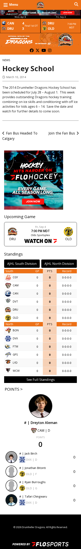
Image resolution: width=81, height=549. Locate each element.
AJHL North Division (59, 263)
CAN (15, 293)
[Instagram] (49, 51)
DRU (15, 309)
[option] (20, 24)
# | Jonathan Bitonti (32, 468)
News (6, 60)
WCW (16, 370)
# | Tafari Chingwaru (33, 496)
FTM (15, 346)
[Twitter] (37, 51)
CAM (15, 285)
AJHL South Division (22, 263)
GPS (15, 354)
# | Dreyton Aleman (40, 422)
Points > (14, 389)
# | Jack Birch (28, 453)
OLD (15, 317)
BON (16, 330)
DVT (15, 301)
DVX (15, 338)
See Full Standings (41, 379)
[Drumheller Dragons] (40, 5)
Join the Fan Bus (62, 133)
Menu (13, 4)
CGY (15, 277)
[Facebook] (32, 51)
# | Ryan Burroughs (32, 482)
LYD (15, 362)
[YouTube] (43, 51)
